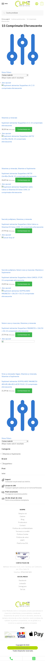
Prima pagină (6, 19)
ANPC (22, 540)
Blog (22, 519)
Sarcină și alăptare (9, 219)
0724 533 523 (26, 572)
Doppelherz (7, 464)
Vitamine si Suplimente (26, 168)
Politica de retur (22, 537)
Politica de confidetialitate (23, 528)
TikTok (22, 589)
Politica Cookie (22, 534)
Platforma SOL (22, 543)
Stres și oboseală (8, 374)
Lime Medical (22, 647)
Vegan (17, 374)
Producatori (22, 522)
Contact (23, 525)
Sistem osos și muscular (25, 270)
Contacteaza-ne (24, 129)
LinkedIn (22, 583)
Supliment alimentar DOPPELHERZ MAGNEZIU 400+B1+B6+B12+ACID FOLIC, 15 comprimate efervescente (19, 384)
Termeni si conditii (22, 531)
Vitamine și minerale (9, 118)
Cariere (22, 516)
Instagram (23, 586)
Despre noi (22, 513)
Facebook (22, 580)
